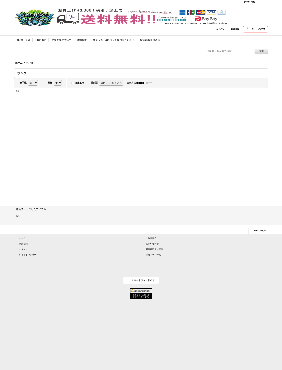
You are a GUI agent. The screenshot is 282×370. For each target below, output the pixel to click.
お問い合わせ (152, 244)
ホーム (22, 238)
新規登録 (235, 29)
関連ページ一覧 (153, 254)
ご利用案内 (151, 238)
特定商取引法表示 (154, 249)
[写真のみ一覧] (141, 82)
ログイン (220, 29)
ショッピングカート (28, 254)
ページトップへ (260, 230)
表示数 (23, 82)
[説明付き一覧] (150, 82)
